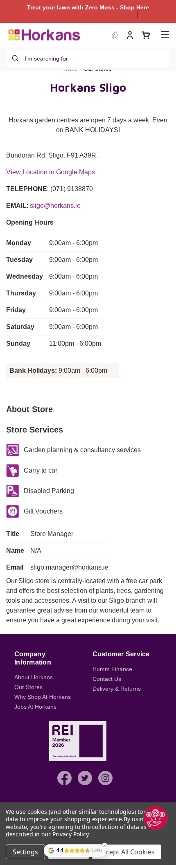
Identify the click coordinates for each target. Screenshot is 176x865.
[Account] (130, 36)
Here (142, 7)
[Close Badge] (104, 846)
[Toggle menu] (164, 34)
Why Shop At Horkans (42, 697)
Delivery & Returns (117, 688)
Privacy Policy (70, 834)
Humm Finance (112, 669)
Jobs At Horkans (35, 706)
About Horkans (33, 677)
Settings (25, 851)
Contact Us (107, 679)
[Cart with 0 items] (146, 35)
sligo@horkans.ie (55, 205)
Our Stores (28, 687)
